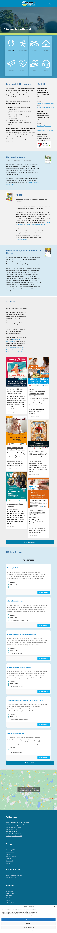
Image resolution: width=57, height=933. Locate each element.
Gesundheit (9, 861)
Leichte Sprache (11, 877)
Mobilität (8, 854)
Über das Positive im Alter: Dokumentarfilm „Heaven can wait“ (16, 391)
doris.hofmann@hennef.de (45, 103)
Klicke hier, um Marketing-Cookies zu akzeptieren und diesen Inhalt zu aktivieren (28, 789)
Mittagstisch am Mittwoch (15, 601)
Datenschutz (10, 893)
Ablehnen (28, 923)
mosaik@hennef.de (21, 239)
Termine (8, 898)
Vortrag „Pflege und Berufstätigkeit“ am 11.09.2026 (37, 512)
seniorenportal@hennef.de (14, 836)
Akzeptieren (28, 919)
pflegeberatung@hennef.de (45, 107)
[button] (55, 906)
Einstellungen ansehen (28, 927)
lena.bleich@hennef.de (44, 126)
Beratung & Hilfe (11, 850)
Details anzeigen (43, 592)
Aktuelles (9, 895)
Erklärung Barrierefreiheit (14, 875)
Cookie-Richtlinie (20, 931)
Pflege (8, 863)
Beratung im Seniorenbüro (15, 568)
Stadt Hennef (10, 902)
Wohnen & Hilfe (11, 856)
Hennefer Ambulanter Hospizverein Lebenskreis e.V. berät (25, 700)
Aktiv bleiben (10, 852)
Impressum (39, 931)
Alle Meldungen (30, 542)
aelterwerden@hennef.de (45, 130)
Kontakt (8, 900)
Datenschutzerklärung (30, 931)
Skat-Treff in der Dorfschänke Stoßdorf (19, 667)
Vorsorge (9, 858)
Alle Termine (30, 763)
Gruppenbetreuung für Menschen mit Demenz (21, 634)
